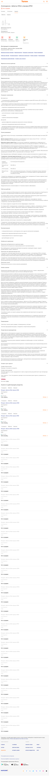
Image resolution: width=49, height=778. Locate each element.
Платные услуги (29, 747)
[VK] (29, 771)
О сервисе (14, 744)
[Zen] (46, 771)
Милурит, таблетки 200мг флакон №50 (10, 531)
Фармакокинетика (18, 52)
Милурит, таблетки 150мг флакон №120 (10, 660)
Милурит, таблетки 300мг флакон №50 (10, 679)
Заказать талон (29, 744)
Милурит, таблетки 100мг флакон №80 (10, 633)
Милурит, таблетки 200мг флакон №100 (10, 503)
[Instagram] (43, 771)
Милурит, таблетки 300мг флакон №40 (10, 670)
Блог (38, 750)
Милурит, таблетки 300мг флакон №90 (10, 716)
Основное (3, 11)
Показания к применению (28, 52)
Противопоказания (14, 55)
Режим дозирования (38, 52)
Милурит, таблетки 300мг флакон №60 (10, 688)
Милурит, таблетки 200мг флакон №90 (10, 568)
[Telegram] (39, 771)
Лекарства (3, 750)
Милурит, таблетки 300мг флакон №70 (10, 697)
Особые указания (34, 55)
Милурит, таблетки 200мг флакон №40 (10, 522)
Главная (3, 744)
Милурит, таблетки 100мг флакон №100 (10, 725)
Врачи (38, 744)
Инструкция (9, 11)
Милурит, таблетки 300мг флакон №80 (10, 707)
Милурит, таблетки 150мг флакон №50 (10, 457)
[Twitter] (33, 771)
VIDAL (7, 381)
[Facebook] (26, 771)
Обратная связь (15, 747)
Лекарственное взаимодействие (7, 58)
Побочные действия (5, 55)
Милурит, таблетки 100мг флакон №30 (10, 596)
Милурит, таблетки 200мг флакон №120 (10, 439)
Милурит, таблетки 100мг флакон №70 (10, 623)
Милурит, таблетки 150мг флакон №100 (10, 513)
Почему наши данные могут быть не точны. (19, 738)
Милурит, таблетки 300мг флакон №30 (10, 428)
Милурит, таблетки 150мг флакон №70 (10, 476)
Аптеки (44, 397)
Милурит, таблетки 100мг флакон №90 (10, 642)
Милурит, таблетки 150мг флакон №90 (10, 494)
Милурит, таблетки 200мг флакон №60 (10, 540)
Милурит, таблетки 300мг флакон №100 (10, 651)
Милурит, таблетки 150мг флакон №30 (10, 390)
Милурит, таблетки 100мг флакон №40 (10, 605)
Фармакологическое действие (7, 52)
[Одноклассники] (23, 771)
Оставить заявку (16, 750)
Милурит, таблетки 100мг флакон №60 (10, 614)
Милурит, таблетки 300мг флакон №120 (10, 577)
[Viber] (36, 771)
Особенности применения (24, 55)
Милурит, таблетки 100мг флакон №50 (10, 415)
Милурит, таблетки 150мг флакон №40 (10, 448)
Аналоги (16, 11)
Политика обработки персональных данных (10, 758)
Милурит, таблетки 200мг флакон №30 (10, 403)
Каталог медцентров (30, 750)
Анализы (39, 747)
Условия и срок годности (20, 58)
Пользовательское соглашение (7, 756)
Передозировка (41, 55)
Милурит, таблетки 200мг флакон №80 (10, 559)
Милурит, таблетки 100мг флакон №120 (10, 587)
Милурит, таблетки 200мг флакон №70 (10, 550)
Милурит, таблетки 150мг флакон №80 (10, 485)
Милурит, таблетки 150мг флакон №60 (10, 467)
